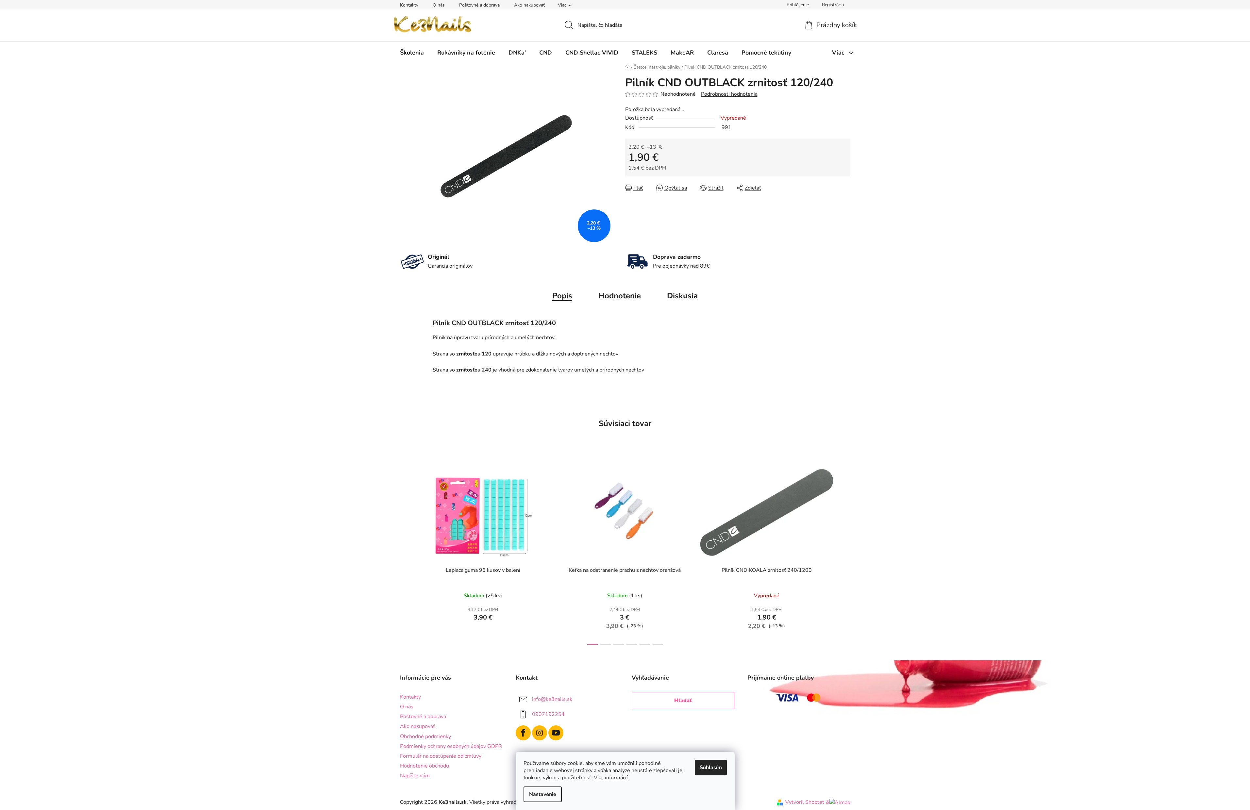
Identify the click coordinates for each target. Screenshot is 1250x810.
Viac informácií (611, 777)
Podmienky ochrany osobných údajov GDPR (451, 746)
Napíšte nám (415, 775)
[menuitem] (411, 52)
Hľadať (683, 700)
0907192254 (548, 714)
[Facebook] (523, 732)
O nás (439, 5)
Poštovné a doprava (479, 5)
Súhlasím (711, 767)
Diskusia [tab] (682, 295)
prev (405, 551)
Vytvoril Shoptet (804, 802)
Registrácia (833, 5)
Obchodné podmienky (425, 736)
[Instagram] (539, 732)
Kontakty (409, 5)
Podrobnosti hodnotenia (729, 94)
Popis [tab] (562, 295)
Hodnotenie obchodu (424, 765)
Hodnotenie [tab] (619, 295)
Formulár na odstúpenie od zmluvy (440, 756)
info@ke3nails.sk (552, 699)
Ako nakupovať (529, 5)
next (845, 551)
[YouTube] (555, 732)
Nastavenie (542, 794)
